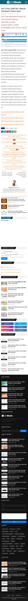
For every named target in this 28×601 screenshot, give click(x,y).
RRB (17, 546)
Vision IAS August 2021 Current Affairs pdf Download (16, 340)
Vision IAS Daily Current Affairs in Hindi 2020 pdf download (17, 588)
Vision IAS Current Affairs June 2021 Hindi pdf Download (16, 459)
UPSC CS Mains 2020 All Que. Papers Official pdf (14, 149)
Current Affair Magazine (7, 533)
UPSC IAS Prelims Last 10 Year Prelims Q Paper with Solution (14, 135)
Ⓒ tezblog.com (22, 597)
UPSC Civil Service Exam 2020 (14, 146)
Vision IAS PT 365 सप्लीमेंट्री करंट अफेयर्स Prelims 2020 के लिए (17, 282)
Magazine (22, 543)
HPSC (3, 538)
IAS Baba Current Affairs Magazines (14, 166)
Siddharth (4, 13)
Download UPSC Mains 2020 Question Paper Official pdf (15, 394)
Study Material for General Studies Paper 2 (14, 143)
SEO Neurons (11, 597)
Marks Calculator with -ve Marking (10, 269)
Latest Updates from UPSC (14, 169)
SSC (6, 5)
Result (11, 128)
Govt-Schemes (21, 536)
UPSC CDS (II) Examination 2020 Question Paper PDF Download (16, 400)
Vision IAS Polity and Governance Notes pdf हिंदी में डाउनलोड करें (17, 582)
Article (18, 529)
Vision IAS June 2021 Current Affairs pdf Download (17, 351)
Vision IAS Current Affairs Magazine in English (14, 157)
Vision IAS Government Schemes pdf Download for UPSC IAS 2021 (16, 471)
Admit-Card (5, 529)
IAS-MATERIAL (5, 541)
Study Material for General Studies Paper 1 (14, 139)
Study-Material (5, 548)
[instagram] (7, 327)
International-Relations (7, 543)
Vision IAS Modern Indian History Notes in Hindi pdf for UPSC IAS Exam (16, 576)
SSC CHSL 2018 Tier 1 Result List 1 (12, 117)
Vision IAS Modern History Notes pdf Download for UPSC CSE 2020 (17, 406)
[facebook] (7, 323)
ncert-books (5, 553)
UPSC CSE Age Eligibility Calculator (11, 272)
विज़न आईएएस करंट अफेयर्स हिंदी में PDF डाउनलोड (14, 154)
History (13, 538)
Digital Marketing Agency (20, 192)
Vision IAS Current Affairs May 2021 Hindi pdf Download (17, 465)
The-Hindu (19, 548)
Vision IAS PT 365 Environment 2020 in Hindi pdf (17, 307)
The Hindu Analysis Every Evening (14, 152)
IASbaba (13, 541)
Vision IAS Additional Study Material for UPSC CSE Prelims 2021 (16, 447)
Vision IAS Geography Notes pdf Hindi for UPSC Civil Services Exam (17, 569)
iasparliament (21, 551)
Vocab (14, 551)
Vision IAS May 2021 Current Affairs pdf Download (17, 357)
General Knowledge (19, 533)
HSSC (8, 538)
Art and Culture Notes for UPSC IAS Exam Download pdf (16, 382)
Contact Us (18, 595)
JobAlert (16, 543)
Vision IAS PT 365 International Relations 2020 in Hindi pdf (16, 313)
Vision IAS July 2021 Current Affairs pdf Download (17, 345)
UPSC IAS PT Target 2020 (14, 160)
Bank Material (5, 531)
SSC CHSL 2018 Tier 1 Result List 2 (12, 121)
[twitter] (20, 323)
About (13, 595)
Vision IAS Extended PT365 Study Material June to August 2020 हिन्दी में (17, 563)
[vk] (20, 327)
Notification (5, 546)
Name (3, 253)
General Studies (5, 536)
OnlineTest (12, 546)
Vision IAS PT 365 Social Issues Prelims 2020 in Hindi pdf (16, 301)
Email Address (5, 255)
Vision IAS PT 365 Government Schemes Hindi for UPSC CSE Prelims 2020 (16, 295)
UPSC (3, 551)
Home (2, 5)
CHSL (7, 128)
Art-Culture (12, 529)
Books (11, 531)
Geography (13, 536)
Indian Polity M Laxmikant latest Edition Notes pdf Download (16, 388)
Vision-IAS (9, 551)
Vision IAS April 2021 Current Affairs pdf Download (17, 363)
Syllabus (12, 548)
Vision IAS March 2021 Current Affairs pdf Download (16, 369)
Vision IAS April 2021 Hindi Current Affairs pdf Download (17, 489)
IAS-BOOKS (19, 538)
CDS (16, 531)
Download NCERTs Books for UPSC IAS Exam (14, 163)
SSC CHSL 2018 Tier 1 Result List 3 (12, 124)
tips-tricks (12, 553)
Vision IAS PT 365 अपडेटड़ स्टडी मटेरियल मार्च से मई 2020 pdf (17, 288)
